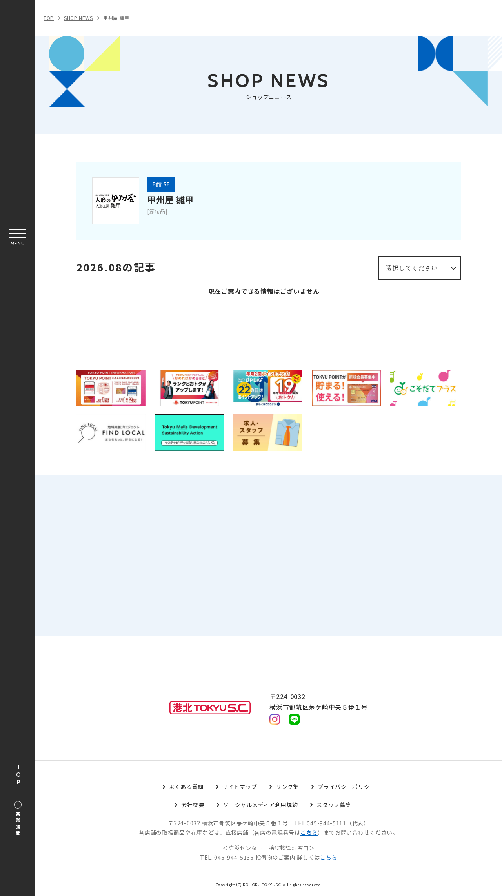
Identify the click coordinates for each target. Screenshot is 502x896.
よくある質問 (186, 786)
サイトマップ (239, 786)
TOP (18, 775)
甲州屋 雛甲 (116, 18)
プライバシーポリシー (346, 786)
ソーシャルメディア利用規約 (260, 805)
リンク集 (287, 786)
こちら (309, 832)
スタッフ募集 (333, 805)
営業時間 (18, 824)
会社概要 (192, 805)
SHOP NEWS (78, 18)
